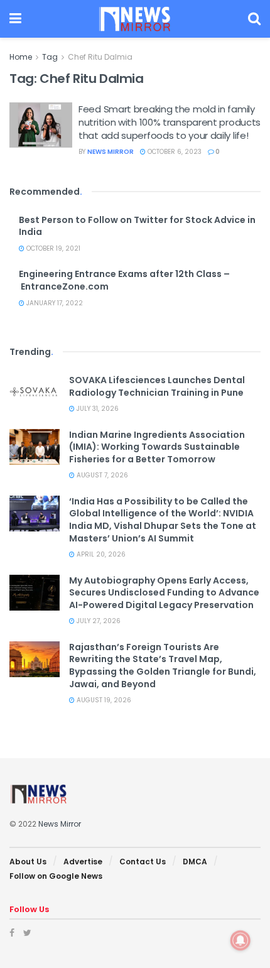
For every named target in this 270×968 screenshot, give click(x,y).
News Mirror (110, 151)
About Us (27, 861)
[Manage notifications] (240, 940)
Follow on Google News (55, 876)
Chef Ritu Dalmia (100, 57)
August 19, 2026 (103, 700)
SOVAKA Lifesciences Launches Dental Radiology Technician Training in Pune (157, 386)
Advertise (82, 861)
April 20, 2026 (100, 554)
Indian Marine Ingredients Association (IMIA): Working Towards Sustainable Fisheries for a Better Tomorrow (157, 446)
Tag (50, 57)
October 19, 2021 (52, 248)
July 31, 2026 (97, 408)
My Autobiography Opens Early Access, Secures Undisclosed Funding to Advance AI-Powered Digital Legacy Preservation (164, 592)
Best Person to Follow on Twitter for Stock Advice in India (137, 226)
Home (20, 57)
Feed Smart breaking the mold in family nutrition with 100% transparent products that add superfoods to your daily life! (169, 122)
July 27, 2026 (98, 621)
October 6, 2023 (174, 151)
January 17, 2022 (53, 303)
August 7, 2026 (101, 475)
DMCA (195, 861)
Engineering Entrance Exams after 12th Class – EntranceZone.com (124, 280)
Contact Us (142, 861)
